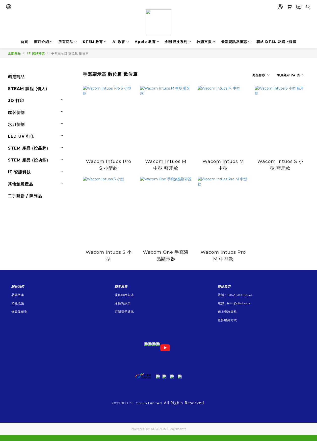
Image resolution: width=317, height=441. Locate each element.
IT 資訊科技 (36, 53)
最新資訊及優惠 (234, 41)
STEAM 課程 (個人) (27, 88)
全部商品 (14, 53)
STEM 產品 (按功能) (28, 160)
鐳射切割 (16, 112)
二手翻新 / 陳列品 (25, 195)
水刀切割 (16, 124)
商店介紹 (41, 41)
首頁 (24, 41)
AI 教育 (118, 41)
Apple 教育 (145, 41)
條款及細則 (19, 312)
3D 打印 (16, 100)
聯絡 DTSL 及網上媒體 (276, 41)
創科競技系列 (176, 41)
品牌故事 (17, 295)
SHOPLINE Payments (168, 429)
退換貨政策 (123, 303)
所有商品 (65, 41)
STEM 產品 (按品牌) (28, 148)
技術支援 (204, 41)
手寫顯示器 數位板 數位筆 (70, 53)
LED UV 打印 (21, 136)
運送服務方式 (124, 295)
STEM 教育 (93, 41)
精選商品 (16, 76)
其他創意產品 (20, 184)
